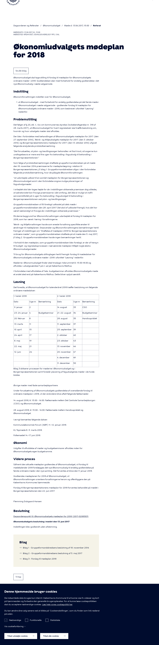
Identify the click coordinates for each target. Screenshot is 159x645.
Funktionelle (35, 620)
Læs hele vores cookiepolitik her (57, 604)
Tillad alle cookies (51, 636)
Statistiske (55, 620)
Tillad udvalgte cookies (17, 636)
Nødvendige (15, 620)
